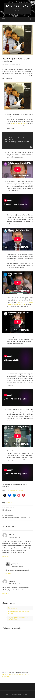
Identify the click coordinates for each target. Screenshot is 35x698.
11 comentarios (16, 65)
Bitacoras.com (12, 608)
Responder (5, 556)
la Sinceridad (17, 5)
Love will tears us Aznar (15, 491)
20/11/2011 (5, 65)
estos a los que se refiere (19, 123)
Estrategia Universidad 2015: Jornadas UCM (16, 516)
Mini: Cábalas (8, 509)
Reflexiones (9, 502)
